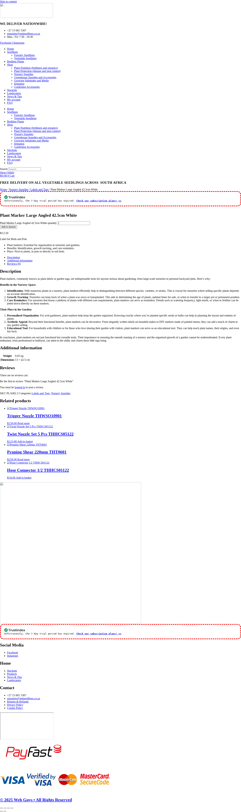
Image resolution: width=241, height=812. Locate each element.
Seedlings (12, 51)
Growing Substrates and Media (31, 80)
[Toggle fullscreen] (5, 808)
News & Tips (14, 96)
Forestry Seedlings (24, 55)
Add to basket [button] (25, 441)
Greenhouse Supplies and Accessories (35, 77)
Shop (10, 64)
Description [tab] (13, 257)
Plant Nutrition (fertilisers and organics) (36, 67)
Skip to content (8, 1)
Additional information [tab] (19, 260)
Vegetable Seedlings (25, 58)
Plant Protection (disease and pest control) (37, 71)
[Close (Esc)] (12, 808)
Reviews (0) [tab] (14, 263)
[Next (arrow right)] (5, 811)
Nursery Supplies (23, 74)
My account (13, 99)
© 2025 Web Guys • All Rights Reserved (36, 800)
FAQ (10, 102)
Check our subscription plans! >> (98, 200)
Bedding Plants (15, 61)
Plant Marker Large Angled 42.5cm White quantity (28, 222)
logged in (20, 387)
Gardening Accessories (27, 86)
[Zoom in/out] (1, 808)
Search (4, 168)
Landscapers (14, 93)
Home (10, 48)
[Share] (8, 808)
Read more (23, 423)
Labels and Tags (39, 189)
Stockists (12, 90)
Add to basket (8, 227)
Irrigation (19, 83)
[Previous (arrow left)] (1, 811)
